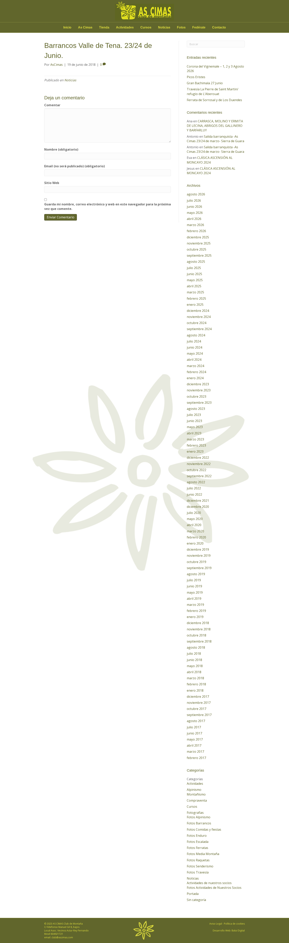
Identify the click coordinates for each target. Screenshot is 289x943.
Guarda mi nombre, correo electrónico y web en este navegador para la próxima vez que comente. (107, 206)
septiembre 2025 (199, 255)
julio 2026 (194, 200)
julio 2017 (194, 727)
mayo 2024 (195, 353)
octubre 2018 (196, 635)
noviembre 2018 (199, 629)
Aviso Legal (215, 923)
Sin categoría (196, 900)
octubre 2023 (196, 396)
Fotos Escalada (197, 842)
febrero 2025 (196, 298)
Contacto (219, 27)
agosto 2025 (196, 261)
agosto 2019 (196, 574)
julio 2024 (194, 341)
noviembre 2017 (199, 702)
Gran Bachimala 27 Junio (205, 83)
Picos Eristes (196, 77)
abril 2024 (194, 359)
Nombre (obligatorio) (61, 149)
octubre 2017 (196, 709)
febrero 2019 (196, 611)
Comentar (52, 105)
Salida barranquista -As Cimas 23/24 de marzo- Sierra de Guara (215, 138)
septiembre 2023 (199, 402)
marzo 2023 (195, 439)
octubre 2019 (196, 562)
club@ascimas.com (62, 937)
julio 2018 (194, 653)
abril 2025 (194, 286)
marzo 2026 (195, 225)
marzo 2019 (195, 604)
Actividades (125, 27)
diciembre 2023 (198, 384)
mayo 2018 (195, 666)
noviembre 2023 (199, 390)
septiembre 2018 (199, 641)
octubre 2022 (196, 470)
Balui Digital (238, 930)
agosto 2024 (196, 335)
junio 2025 (194, 274)
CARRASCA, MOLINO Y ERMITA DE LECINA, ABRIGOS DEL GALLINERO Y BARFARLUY (215, 125)
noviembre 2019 (199, 555)
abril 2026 (194, 219)
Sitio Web (51, 183)
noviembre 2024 (199, 317)
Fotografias (195, 812)
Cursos (145, 27)
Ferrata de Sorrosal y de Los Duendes (214, 100)
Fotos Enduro (197, 835)
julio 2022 (194, 488)
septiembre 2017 (199, 715)
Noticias (164, 27)
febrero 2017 (196, 758)
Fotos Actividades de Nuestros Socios (214, 887)
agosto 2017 (196, 721)
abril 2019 (194, 598)
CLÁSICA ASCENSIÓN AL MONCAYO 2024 (210, 160)
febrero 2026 (196, 231)
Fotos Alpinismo (198, 817)
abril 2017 (194, 745)
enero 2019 (195, 617)
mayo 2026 (195, 213)
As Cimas (85, 27)
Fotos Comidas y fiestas (204, 829)
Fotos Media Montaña (203, 854)
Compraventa (197, 800)
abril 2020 (194, 525)
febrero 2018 (196, 684)
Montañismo (196, 794)
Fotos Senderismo (200, 866)
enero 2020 (195, 543)
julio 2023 (194, 415)
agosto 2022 (196, 482)
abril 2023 (194, 433)
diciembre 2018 (198, 623)
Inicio (67, 27)
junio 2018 (194, 660)
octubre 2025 (196, 249)
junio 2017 (194, 733)
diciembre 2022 (198, 457)
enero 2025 (195, 304)
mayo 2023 (195, 427)
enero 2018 (195, 690)
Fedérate (198, 27)
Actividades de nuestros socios (209, 883)
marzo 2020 (195, 531)
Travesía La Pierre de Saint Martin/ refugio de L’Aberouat (212, 91)
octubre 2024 (196, 323)
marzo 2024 (195, 366)
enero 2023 (195, 451)
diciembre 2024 (198, 311)
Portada (193, 894)
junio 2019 (194, 586)
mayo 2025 (195, 280)
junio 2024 (194, 347)
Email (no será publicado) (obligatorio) (74, 166)
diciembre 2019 (198, 549)
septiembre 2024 (199, 329)
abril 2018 (194, 672)
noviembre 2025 (199, 243)
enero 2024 (195, 378)
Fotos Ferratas (197, 848)
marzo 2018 (195, 678)
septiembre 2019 (199, 568)
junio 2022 (194, 494)
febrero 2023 (196, 445)
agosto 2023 (196, 408)
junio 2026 (194, 206)
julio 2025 (194, 268)
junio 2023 (194, 421)
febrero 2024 (196, 372)
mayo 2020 (195, 519)
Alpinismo (194, 789)
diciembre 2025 (198, 237)
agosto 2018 (196, 647)
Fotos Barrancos (199, 823)
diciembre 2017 (198, 696)
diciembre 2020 (198, 506)
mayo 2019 (195, 592)
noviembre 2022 (199, 464)
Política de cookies (234, 923)
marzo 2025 (195, 292)
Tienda (104, 27)
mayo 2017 (195, 739)
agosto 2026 (196, 194)
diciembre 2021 (198, 500)
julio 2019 (194, 580)
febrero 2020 (196, 537)
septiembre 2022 (199, 476)
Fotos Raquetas (198, 860)
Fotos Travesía (198, 872)
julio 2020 (194, 513)
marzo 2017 (195, 751)
